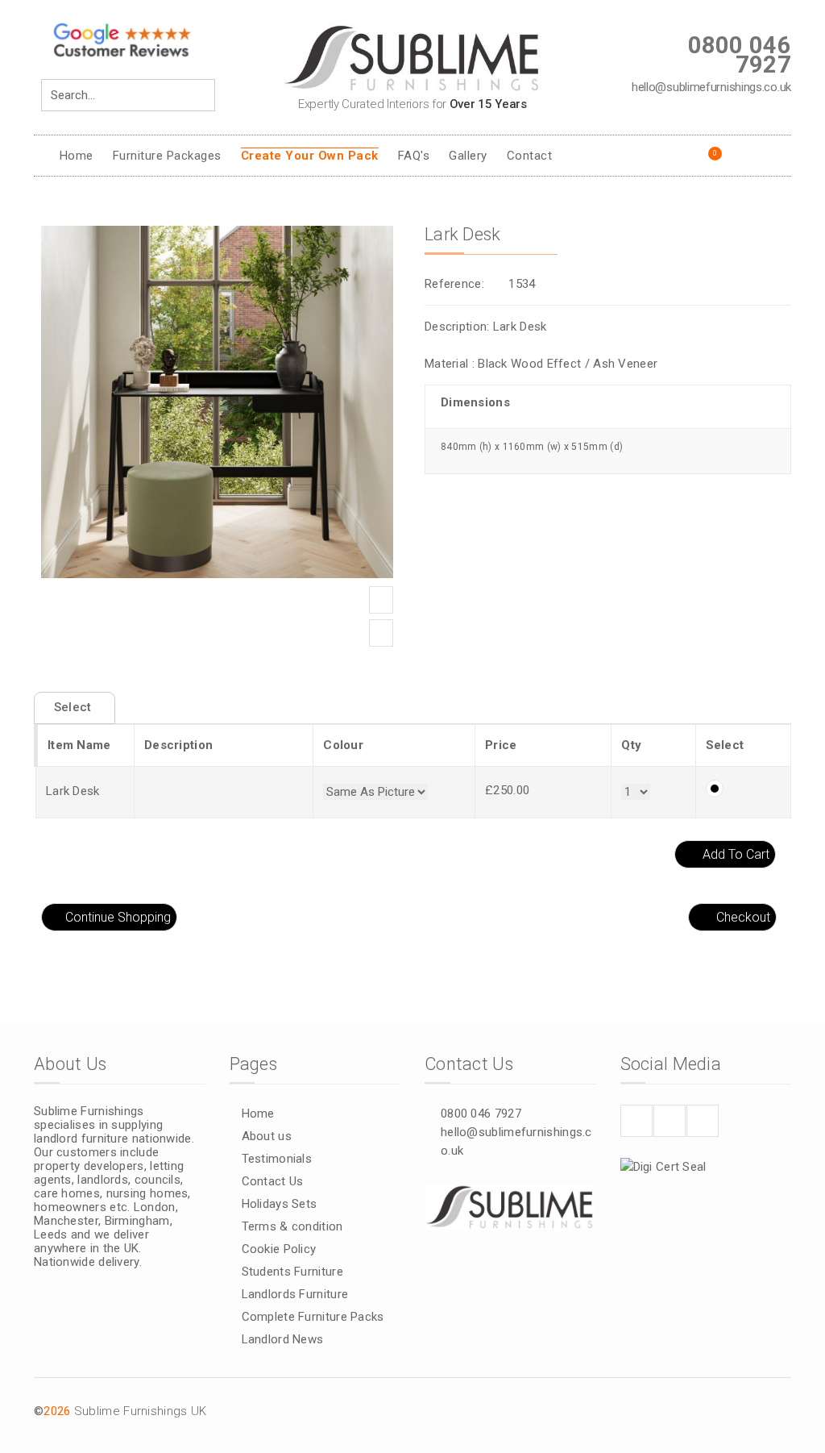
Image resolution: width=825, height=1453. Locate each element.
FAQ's (414, 155)
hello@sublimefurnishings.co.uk (516, 1141)
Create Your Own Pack (310, 155)
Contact (530, 155)
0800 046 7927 (481, 1113)
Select (75, 707)
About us (267, 1136)
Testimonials (277, 1158)
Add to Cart (736, 854)
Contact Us (273, 1181)
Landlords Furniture (295, 1294)
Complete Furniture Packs (313, 1316)
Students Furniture (292, 1271)
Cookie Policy (279, 1249)
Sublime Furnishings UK (140, 1411)
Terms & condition (292, 1226)
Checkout (743, 917)
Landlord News (283, 1339)
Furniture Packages (167, 155)
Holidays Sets (279, 1204)
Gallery (468, 155)
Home (76, 155)
